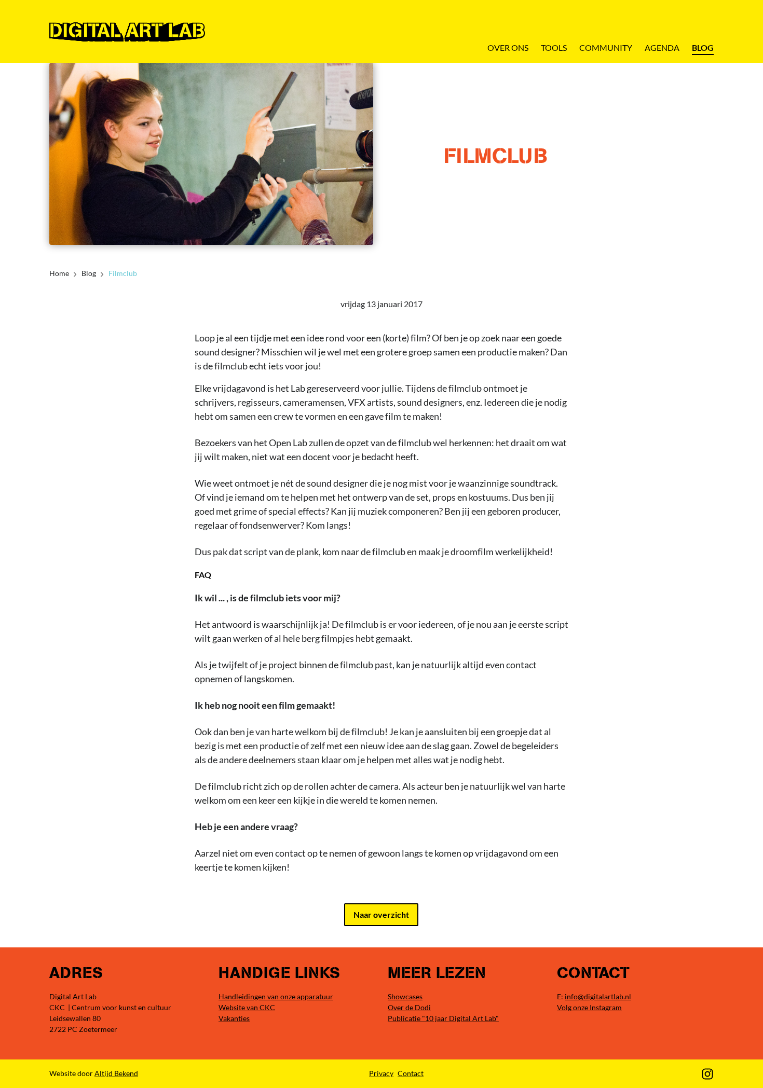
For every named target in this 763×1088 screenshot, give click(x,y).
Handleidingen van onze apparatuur (276, 996)
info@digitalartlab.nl (598, 996)
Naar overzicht (381, 914)
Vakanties (234, 1018)
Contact (411, 1073)
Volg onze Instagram (589, 1007)
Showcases (405, 996)
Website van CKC (247, 1007)
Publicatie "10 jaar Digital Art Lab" (443, 1018)
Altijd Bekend (116, 1073)
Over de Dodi (409, 1007)
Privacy (381, 1073)
